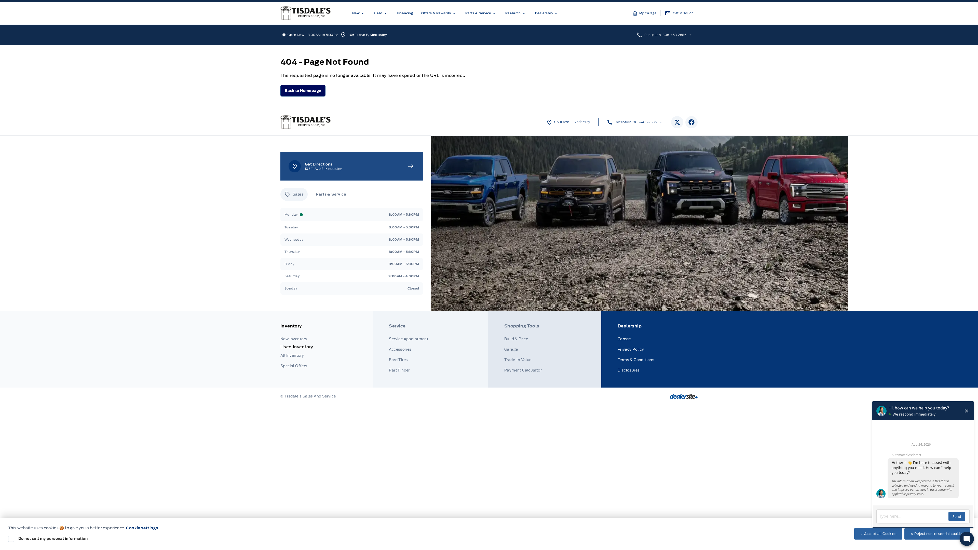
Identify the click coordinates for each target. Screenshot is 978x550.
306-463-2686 (674, 35)
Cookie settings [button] (142, 528)
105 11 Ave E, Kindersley (367, 35)
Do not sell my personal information (53, 539)
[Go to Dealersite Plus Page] (684, 396)
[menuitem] (359, 13)
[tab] (294, 194)
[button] (645, 13)
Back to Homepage (303, 91)
